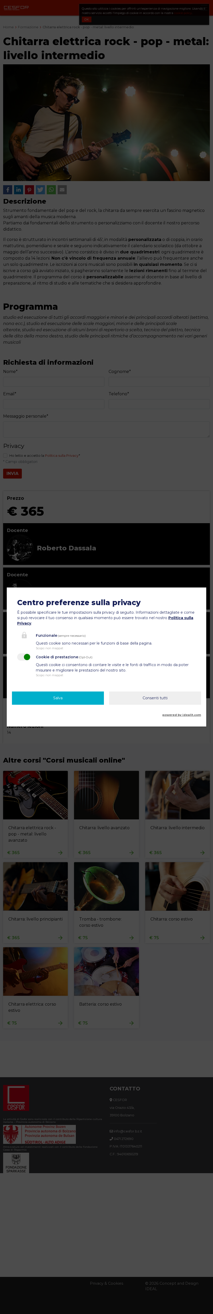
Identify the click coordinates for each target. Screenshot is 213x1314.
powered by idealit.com (181, 715)
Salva (58, 698)
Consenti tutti (155, 698)
